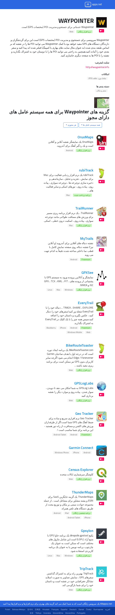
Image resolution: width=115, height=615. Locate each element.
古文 (31, 613)
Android (69, 150)
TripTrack (86, 568)
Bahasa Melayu (18, 609)
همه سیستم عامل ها (91, 125)
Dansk (81, 609)
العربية (107, 609)
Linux (50, 289)
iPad (67, 513)
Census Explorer (81, 469)
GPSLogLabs (83, 383)
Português (81, 613)
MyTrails (86, 238)
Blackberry (51, 327)
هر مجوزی (71, 125)
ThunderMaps (82, 492)
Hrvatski (45, 609)
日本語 (37, 609)
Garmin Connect (81, 447)
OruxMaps (85, 137)
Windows (69, 289)
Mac (68, 195)
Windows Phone (62, 452)
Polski (7, 609)
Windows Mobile (75, 332)
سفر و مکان (101, 90)
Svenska (47, 613)
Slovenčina (70, 613)
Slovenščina (58, 613)
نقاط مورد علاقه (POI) (97, 78)
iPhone (63, 327)
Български (98, 609)
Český (88, 609)
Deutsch (73, 609)
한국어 (30, 609)
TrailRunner (84, 208)
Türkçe (38, 613)
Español (64, 609)
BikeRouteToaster (79, 345)
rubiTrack (86, 170)
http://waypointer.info (97, 67)
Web (71, 31)
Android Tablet (60, 434)
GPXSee (87, 272)
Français (55, 609)
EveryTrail (85, 302)
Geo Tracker (84, 413)
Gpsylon (87, 530)
